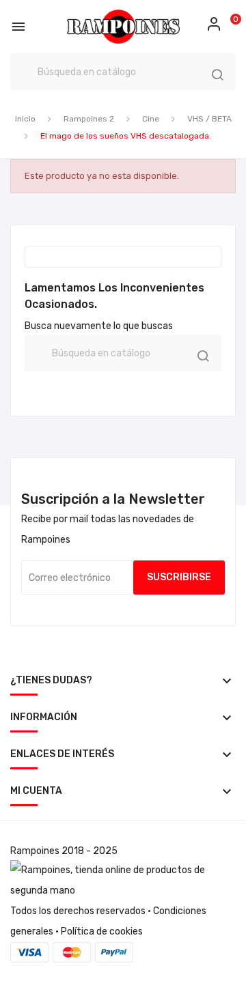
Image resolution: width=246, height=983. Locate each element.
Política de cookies (102, 931)
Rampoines (34, 851)
